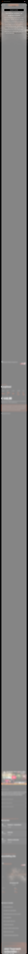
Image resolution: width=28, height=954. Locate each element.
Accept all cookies (14, 10)
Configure (14, 5)
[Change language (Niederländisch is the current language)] (25, 1)
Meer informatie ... (18, 33)
